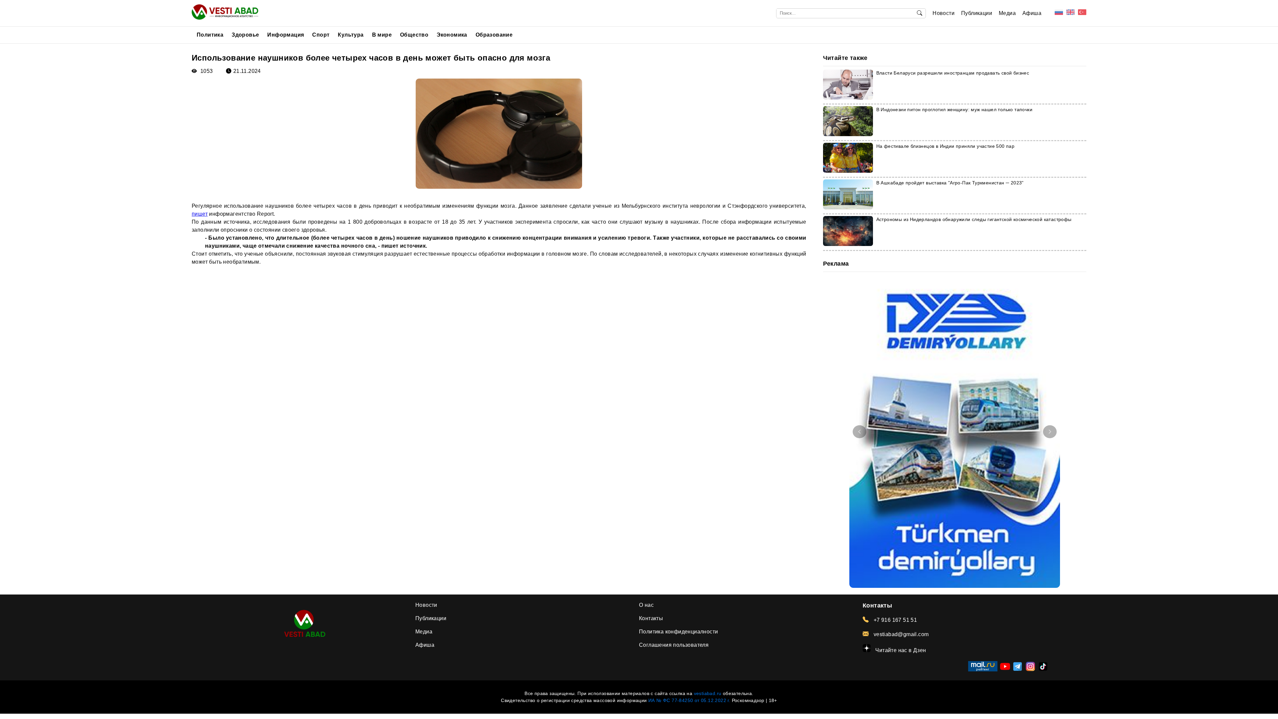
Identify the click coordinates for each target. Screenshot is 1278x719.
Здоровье (245, 35)
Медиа (1007, 13)
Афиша (1031, 13)
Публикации (976, 13)
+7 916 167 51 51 (894, 620)
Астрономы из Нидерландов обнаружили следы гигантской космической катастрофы (974, 219)
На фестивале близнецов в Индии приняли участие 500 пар (945, 146)
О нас (646, 605)
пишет (200, 214)
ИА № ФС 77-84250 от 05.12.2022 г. (689, 700)
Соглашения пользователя (674, 645)
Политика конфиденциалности (678, 631)
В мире (382, 35)
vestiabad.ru (708, 693)
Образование (494, 35)
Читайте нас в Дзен (900, 650)
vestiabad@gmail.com (900, 634)
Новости (944, 13)
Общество (414, 35)
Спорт (320, 35)
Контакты (651, 618)
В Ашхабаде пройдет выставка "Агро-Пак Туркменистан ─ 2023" (950, 182)
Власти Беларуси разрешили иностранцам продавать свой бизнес (952, 73)
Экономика (452, 35)
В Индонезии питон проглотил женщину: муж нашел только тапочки (954, 109)
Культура (350, 35)
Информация (285, 35)
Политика (210, 35)
